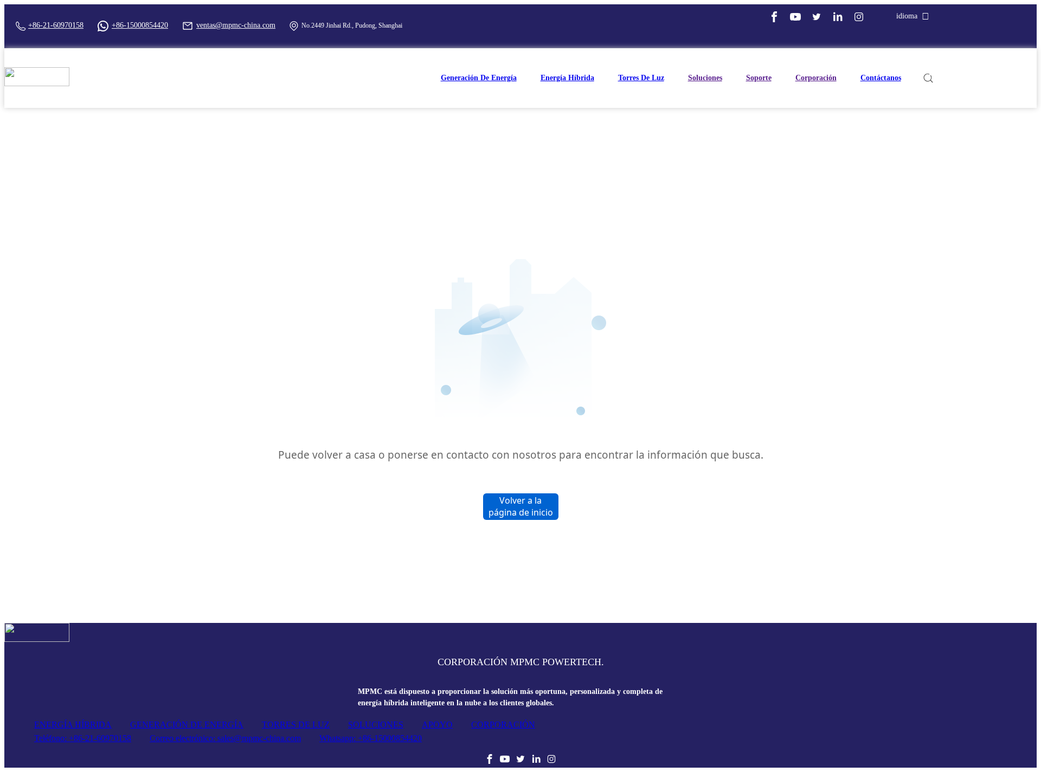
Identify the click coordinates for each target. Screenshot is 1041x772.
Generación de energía (479, 78)
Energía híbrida (567, 78)
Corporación (816, 78)
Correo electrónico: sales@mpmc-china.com (225, 738)
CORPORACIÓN (503, 724)
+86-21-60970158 (55, 25)
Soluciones (705, 78)
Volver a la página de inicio (521, 506)
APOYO (437, 724)
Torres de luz (641, 78)
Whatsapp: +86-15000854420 (370, 738)
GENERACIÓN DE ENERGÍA (186, 724)
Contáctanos (880, 78)
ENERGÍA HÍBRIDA (73, 724)
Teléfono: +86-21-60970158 (82, 738)
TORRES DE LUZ (296, 724)
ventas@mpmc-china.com (235, 25)
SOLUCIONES (375, 724)
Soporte (759, 78)
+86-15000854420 (140, 25)
